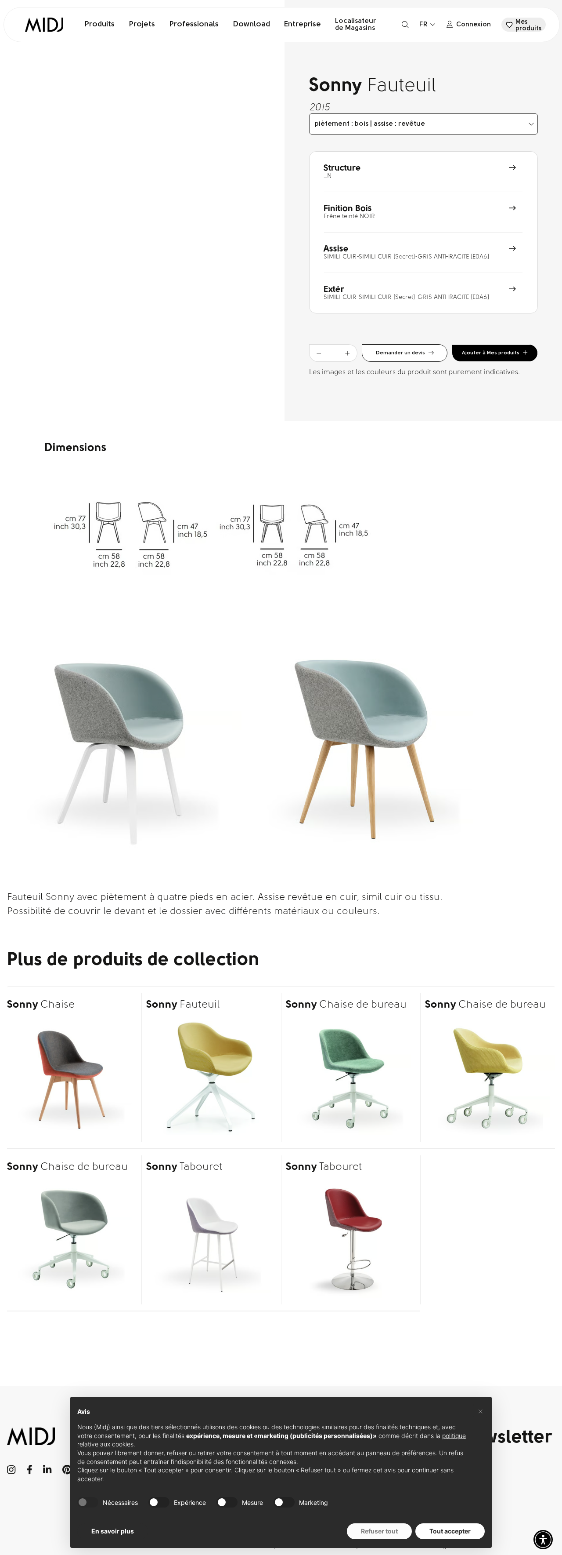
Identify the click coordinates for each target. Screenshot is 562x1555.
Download (251, 25)
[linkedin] (47, 1470)
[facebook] (29, 1470)
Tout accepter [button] (450, 1531)
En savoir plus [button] (112, 1531)
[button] (543, 1539)
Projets (142, 25)
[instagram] (11, 1470)
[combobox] (423, 124)
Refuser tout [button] (379, 1531)
